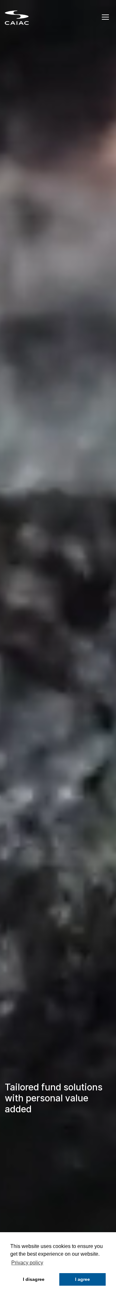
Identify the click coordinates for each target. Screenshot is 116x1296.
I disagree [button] (33, 1279)
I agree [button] (82, 1279)
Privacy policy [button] (27, 1262)
